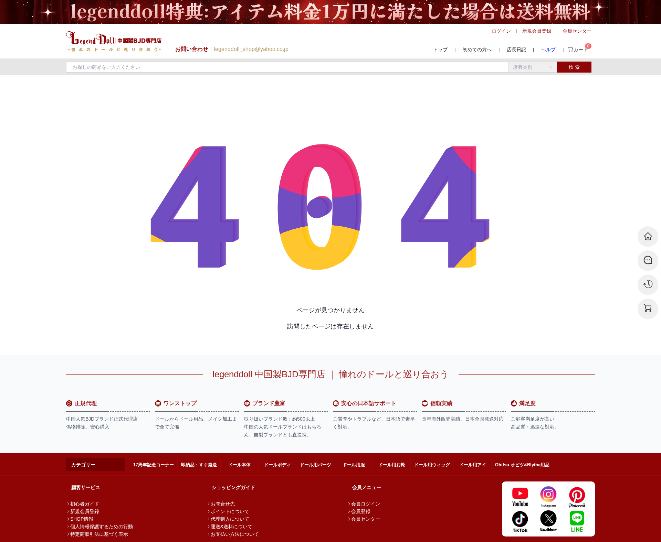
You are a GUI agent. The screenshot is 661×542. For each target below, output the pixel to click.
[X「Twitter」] (548, 521)
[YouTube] (520, 497)
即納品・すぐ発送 (199, 464)
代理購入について (230, 519)
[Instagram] (548, 497)
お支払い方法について (235, 534)
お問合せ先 (223, 504)
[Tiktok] (520, 521)
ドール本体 (239, 464)
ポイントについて (230, 511)
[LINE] (577, 521)
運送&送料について (231, 526)
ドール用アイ (472, 464)
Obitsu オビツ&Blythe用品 (522, 464)
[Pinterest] (577, 497)
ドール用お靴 (391, 464)
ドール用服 (354, 464)
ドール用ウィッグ (432, 464)
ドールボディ (277, 464)
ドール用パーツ (315, 464)
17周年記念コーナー (153, 464)
